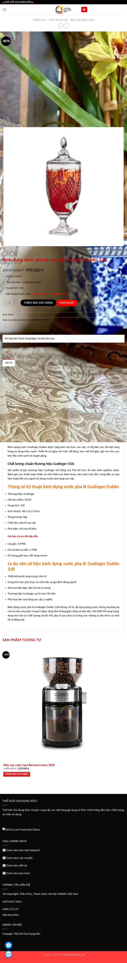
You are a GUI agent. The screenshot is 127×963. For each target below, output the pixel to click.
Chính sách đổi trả (16, 865)
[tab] (8, 362)
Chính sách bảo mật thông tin (23, 850)
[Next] (15, 119)
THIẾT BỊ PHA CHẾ (58, 20)
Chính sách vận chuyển (19, 858)
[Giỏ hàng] (84, 9)
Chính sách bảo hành (18, 873)
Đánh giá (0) (25, 363)
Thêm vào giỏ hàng (38, 302)
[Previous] (4, 249)
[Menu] (4, 9)
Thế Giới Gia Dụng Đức (27, 934)
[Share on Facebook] (5, 327)
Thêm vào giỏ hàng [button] (17, 774)
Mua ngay (67, 303)
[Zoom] (7, 120)
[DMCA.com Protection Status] (21, 829)
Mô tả (8, 363)
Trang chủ (39, 20)
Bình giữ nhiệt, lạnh (82, 20)
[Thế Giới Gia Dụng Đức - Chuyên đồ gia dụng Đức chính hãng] (63, 9)
